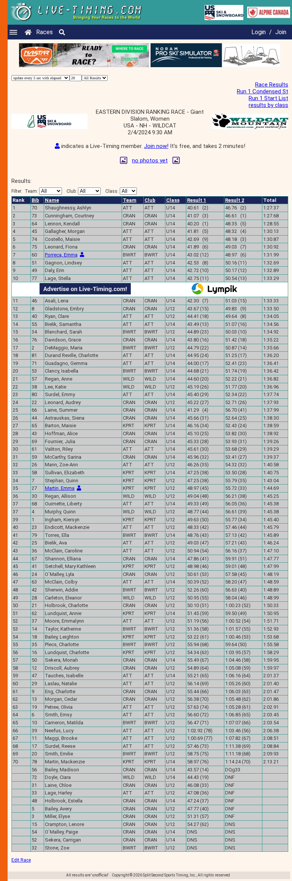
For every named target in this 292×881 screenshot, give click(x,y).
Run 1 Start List (268, 98)
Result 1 (196, 200)
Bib (35, 200)
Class (172, 200)
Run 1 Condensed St (262, 91)
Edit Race (21, 860)
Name (52, 200)
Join (280, 32)
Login (258, 32)
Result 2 (234, 200)
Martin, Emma (60, 488)
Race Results (271, 84)
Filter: (24, 191)
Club (150, 200)
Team (129, 200)
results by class (268, 105)
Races (44, 32)
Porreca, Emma (61, 255)
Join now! (156, 146)
